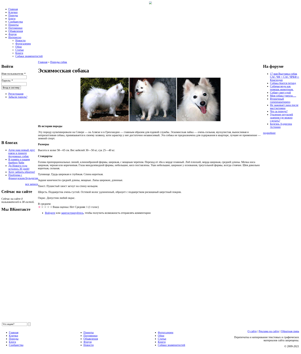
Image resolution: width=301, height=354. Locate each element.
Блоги (12, 18)
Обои (18, 46)
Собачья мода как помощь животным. (282, 88)
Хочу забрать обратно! (21, 171)
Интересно (14, 37)
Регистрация (15, 93)
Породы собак (58, 62)
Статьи (19, 49)
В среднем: (44, 203)
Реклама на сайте (269, 331)
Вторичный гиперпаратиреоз (280, 100)
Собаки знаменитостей (29, 56)
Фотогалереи (23, 43)
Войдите (50, 212)
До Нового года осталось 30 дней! (18, 167)
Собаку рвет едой (280, 92)
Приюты (13, 24)
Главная (13, 9)
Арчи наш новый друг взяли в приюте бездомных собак (21, 153)
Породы (13, 15)
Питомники (15, 27)
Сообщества (15, 21)
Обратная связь (290, 331)
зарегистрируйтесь (72, 212)
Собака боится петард (283, 83)
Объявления (15, 31)
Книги (19, 53)
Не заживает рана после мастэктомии (284, 107)
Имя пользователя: (13, 73)
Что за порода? (279, 111)
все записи (31, 184)
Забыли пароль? (17, 96)
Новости (20, 40)
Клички (13, 12)
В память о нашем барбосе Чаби (19, 161)
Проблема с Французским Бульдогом (23, 177)
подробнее (269, 132)
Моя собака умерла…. (283, 95)
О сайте (252, 331)
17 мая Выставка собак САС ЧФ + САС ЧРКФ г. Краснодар (284, 76)
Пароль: (7, 80)
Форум (12, 34)
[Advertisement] (18, 118)
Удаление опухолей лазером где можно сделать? (281, 117)
